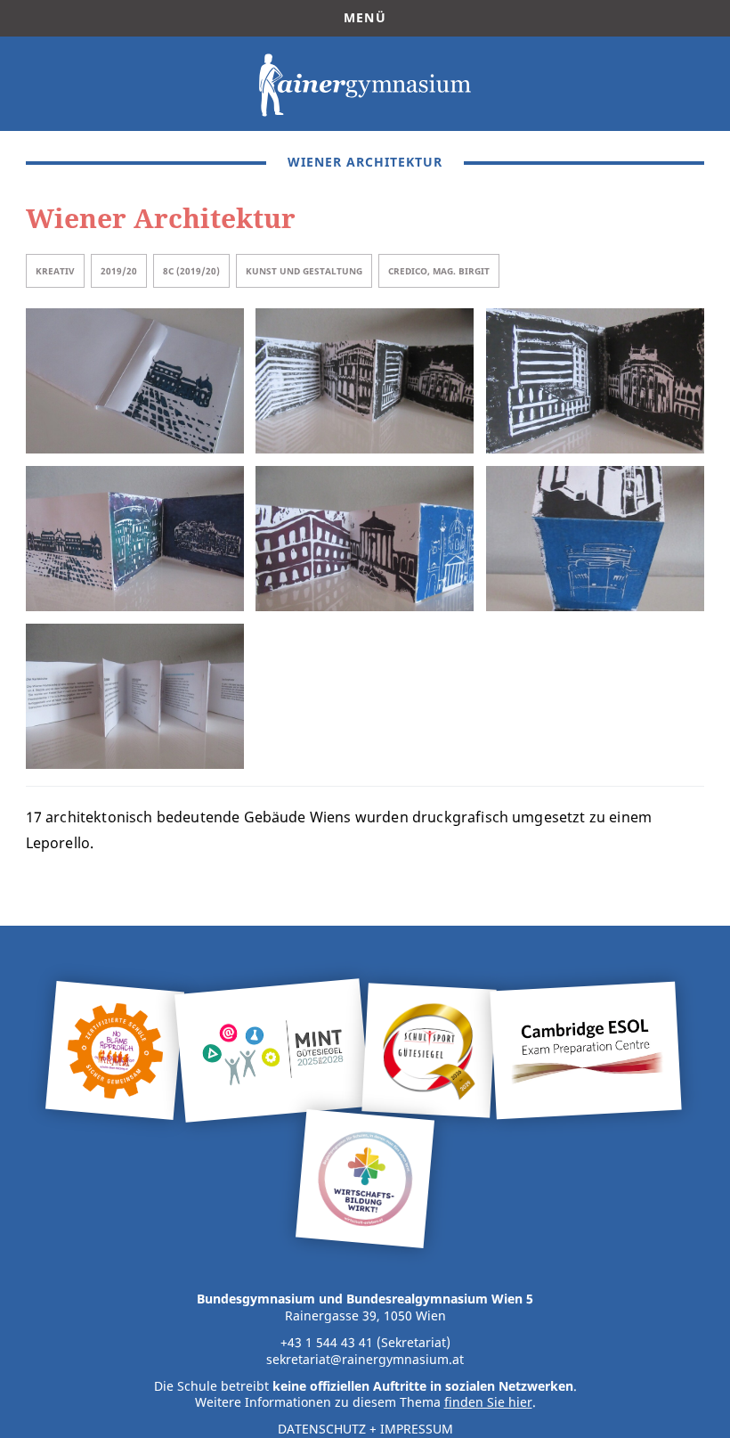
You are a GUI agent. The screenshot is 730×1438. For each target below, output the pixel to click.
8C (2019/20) (191, 271)
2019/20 (119, 271)
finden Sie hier (488, 1402)
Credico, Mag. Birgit (439, 271)
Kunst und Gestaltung (304, 271)
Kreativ (55, 271)
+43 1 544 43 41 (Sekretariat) (365, 1343)
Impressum (416, 1429)
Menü (365, 18)
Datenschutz (322, 1429)
